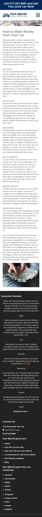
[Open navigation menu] (38, 15)
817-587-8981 (18, 3)
